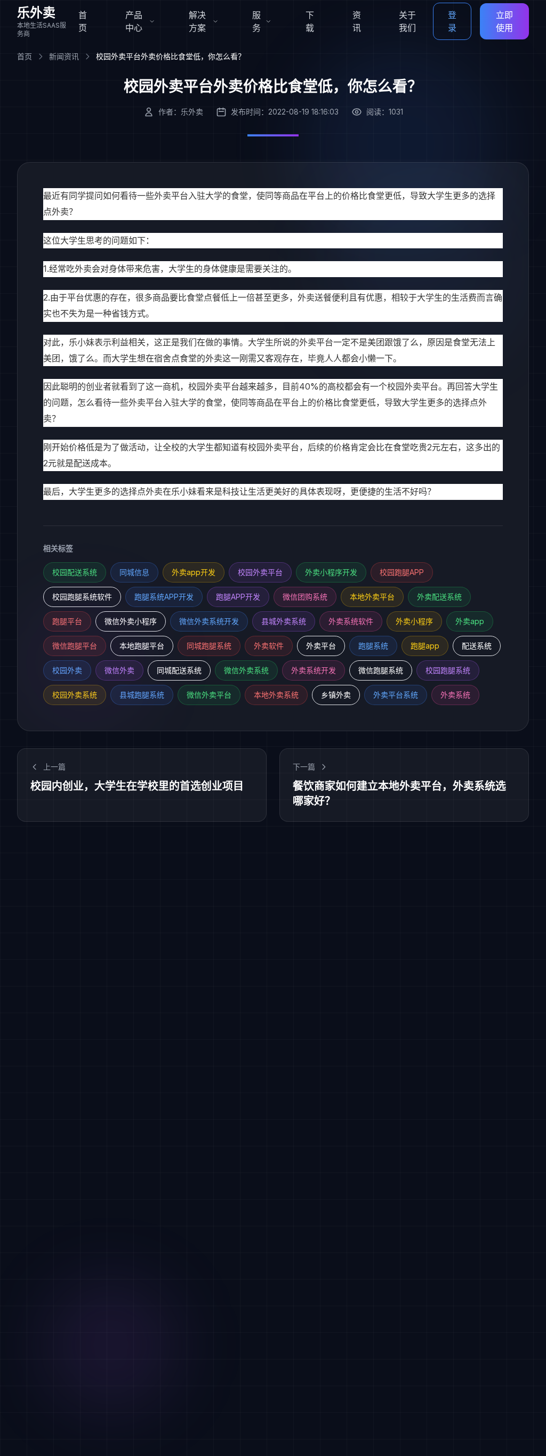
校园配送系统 (74, 572)
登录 (452, 21)
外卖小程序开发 (331, 572)
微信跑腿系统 (380, 670)
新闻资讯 (64, 56)
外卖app (469, 621)
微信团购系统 (305, 596)
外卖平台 (171, 195)
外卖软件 (269, 645)
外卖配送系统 (439, 596)
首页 (82, 21)
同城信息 (134, 572)
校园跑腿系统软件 (82, 596)
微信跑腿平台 (74, 645)
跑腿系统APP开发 (164, 596)
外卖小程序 (414, 621)
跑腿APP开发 (238, 596)
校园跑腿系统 (447, 670)
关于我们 (407, 21)
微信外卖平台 (209, 694)
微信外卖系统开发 (209, 621)
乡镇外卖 (336, 694)
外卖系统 (455, 694)
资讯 (356, 21)
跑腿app (425, 645)
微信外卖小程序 (131, 621)
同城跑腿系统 (209, 645)
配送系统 (477, 645)
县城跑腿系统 (141, 694)
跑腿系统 (373, 645)
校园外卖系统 (74, 694)
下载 (310, 21)
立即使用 (504, 21)
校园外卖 (67, 670)
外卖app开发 (193, 572)
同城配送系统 (179, 670)
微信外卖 (119, 670)
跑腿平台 (67, 621)
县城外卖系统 (283, 621)
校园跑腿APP (402, 572)
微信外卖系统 (246, 670)
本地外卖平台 (372, 596)
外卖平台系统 (395, 694)
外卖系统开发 (313, 670)
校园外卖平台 (273, 447)
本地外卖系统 (276, 694)
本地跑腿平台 (141, 645)
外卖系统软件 (350, 621)
